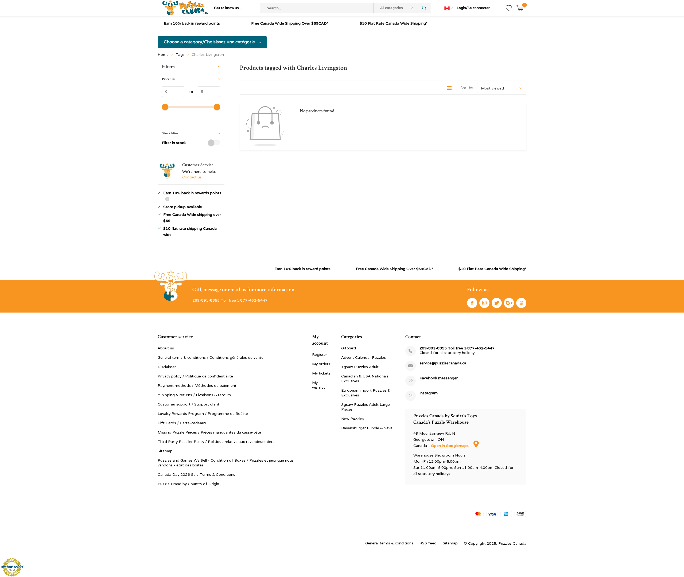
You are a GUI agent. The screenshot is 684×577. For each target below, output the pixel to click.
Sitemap (165, 451)
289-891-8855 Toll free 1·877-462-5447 (457, 348)
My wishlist (318, 385)
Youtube (521, 303)
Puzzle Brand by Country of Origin (188, 483)
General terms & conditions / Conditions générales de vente (210, 357)
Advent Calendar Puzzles (363, 357)
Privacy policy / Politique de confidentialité (195, 376)
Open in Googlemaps (450, 445)
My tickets (321, 373)
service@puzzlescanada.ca (442, 363)
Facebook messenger (438, 378)
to (188, 91)
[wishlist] (509, 8)
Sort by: (467, 87)
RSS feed (428, 543)
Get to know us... (227, 8)
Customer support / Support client (188, 404)
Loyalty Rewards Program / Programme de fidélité (203, 413)
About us (166, 348)
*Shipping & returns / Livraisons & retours (194, 394)
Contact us (192, 177)
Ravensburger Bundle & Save (366, 428)
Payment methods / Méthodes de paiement (197, 385)
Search (424, 8)
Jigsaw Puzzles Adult (360, 366)
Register (319, 354)
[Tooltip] (167, 200)
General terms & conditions (389, 543)
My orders (321, 363)
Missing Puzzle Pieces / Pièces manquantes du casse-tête (209, 432)
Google (509, 303)
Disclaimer (167, 366)
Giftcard (348, 348)
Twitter (497, 303)
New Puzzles (352, 418)
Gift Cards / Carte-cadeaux (182, 422)
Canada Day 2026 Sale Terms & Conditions (196, 474)
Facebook (472, 303)
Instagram (484, 303)
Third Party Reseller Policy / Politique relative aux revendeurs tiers (216, 441)
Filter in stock (174, 142)
